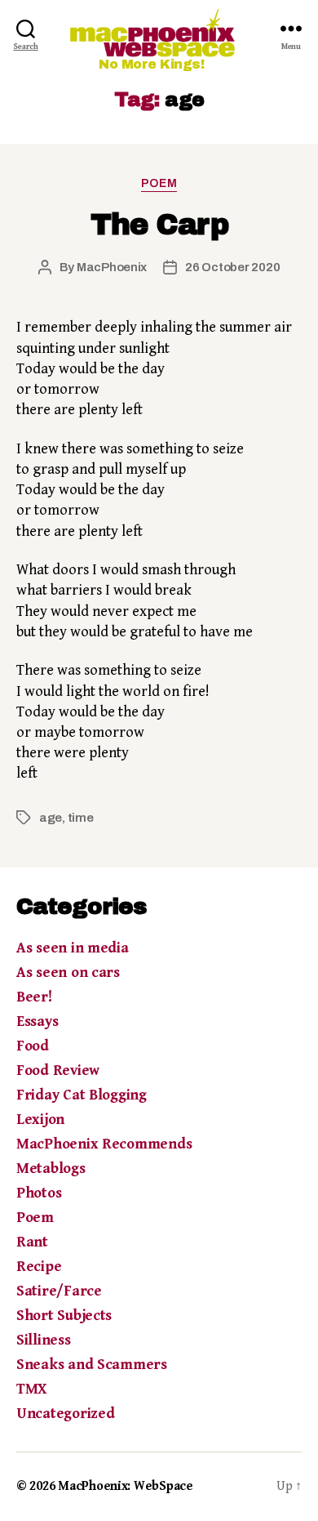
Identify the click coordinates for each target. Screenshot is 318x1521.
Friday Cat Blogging (81, 1095)
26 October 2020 (232, 267)
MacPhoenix (112, 267)
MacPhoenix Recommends (104, 1144)
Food (32, 1046)
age (50, 817)
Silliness (43, 1340)
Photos (38, 1193)
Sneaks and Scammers (91, 1364)
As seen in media (72, 948)
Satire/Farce (59, 1291)
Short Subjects (64, 1315)
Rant (32, 1242)
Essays (37, 1021)
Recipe (38, 1266)
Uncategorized (65, 1413)
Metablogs (51, 1168)
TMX (31, 1389)
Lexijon (40, 1119)
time (81, 817)
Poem (159, 183)
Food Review (57, 1070)
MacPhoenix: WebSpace (125, 1486)
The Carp (159, 224)
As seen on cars (68, 972)
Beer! (34, 997)
